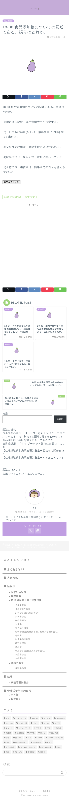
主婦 (48, 728)
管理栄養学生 (32, 197)
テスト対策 (23, 723)
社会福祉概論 (21, 628)
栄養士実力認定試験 (13, 197)
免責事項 (46, 791)
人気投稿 (12, 577)
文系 (29, 738)
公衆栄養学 (20, 605)
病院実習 (16, 596)
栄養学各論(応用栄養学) (27, 613)
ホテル (46, 723)
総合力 (18, 635)
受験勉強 (20, 733)
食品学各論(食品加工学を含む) (30, 651)
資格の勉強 (17, 663)
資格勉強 (18, 752)
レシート (9, 728)
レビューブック (24, 728)
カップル (9, 723)
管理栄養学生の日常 (19, 690)
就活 (10, 676)
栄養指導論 (20, 620)
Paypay (35, 718)
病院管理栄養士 (20, 682)
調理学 (18, 647)
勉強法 (11, 586)
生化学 (18, 624)
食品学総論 (20, 654)
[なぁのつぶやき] (34, 7)
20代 (8, 718)
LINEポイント (21, 718)
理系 (7, 742)
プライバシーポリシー (28, 791)
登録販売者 (20, 668)
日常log (15, 699)
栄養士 (39, 738)
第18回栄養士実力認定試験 (26, 600)
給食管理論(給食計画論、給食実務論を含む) (36, 632)
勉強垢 (58, 728)
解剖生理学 (20, 643)
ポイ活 (15, 694)
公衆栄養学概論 (22, 609)
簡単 (7, 752)
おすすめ (47, 718)
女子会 (42, 733)
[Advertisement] (34, 243)
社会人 (49, 742)
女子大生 (54, 733)
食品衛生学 (8, 21)
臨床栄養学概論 (22, 639)
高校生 (42, 752)
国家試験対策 (18, 592)
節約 (58, 747)
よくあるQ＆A (16, 569)
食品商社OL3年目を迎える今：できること (28, 440)
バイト (35, 723)
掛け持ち (18, 738)
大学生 (31, 733)
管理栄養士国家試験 (27, 747)
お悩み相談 (60, 718)
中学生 (38, 728)
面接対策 (31, 752)
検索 (5, 413)
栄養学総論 (20, 616)
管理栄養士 (10, 747)
